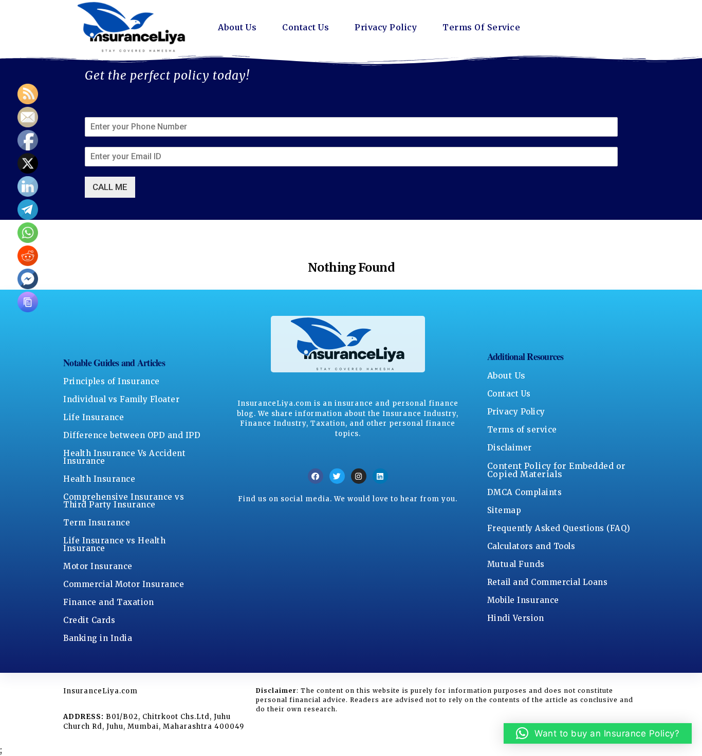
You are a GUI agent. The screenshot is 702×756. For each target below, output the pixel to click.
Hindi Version (515, 618)
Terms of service (522, 429)
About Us (237, 27)
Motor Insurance (98, 566)
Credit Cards (89, 620)
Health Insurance (99, 479)
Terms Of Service (481, 27)
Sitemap (504, 510)
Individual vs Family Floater (121, 399)
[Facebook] (315, 476)
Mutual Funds (516, 564)
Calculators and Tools (531, 546)
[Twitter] (337, 476)
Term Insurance (96, 522)
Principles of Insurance (111, 381)
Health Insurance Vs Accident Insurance (124, 457)
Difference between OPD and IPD (131, 435)
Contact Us (305, 27)
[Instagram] (358, 476)
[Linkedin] (380, 476)
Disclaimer (509, 447)
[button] (598, 733)
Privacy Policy (386, 27)
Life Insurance (93, 417)
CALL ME (110, 187)
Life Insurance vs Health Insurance (114, 544)
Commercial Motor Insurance (123, 584)
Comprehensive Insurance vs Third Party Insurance (123, 500)
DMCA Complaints (524, 492)
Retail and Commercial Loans (547, 582)
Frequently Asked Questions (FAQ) (559, 528)
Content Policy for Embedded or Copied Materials (556, 470)
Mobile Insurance (523, 600)
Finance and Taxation (108, 602)
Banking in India (97, 638)
